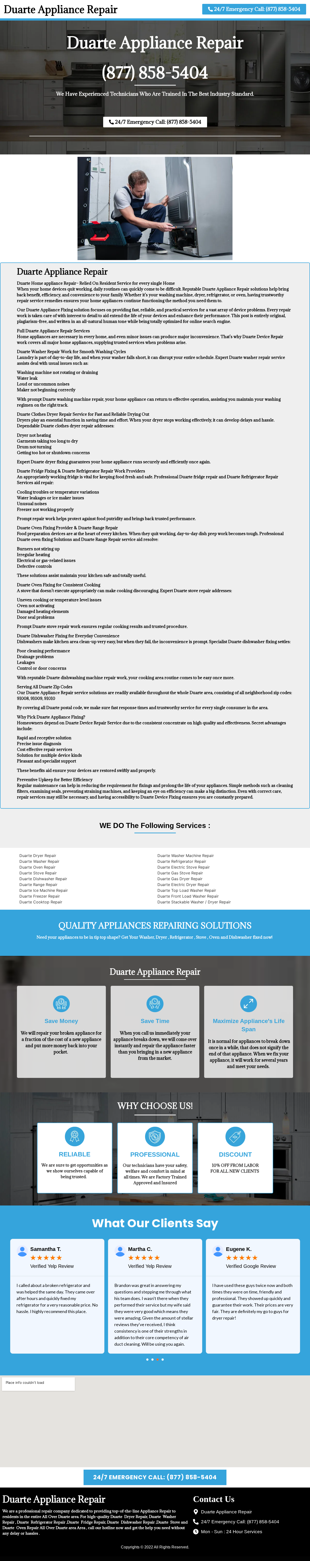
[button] (147, 1359)
